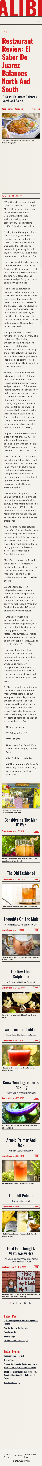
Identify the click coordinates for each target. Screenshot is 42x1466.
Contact (18, 1455)
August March (7, 108)
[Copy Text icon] (17, 196)
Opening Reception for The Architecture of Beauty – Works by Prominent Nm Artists (20, 1366)
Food (5, 32)
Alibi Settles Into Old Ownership (16, 1328)
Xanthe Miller (7, 1098)
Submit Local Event (30, 1455)
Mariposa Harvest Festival (14, 1355)
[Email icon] (21, 196)
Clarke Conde (7, 831)
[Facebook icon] (9, 196)
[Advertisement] (21, 169)
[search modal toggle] (37, 20)
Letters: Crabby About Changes (16, 1340)
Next (30, 1302)
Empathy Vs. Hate (10, 1332)
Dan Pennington (8, 1266)
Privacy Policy (7, 1455)
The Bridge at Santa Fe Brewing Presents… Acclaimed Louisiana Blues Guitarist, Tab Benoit (20, 1375)
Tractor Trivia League (12, 1360)
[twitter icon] (13, 196)
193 (24, 1302)
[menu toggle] (3, 20)
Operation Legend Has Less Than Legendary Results (21, 1322)
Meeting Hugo (9, 1336)
